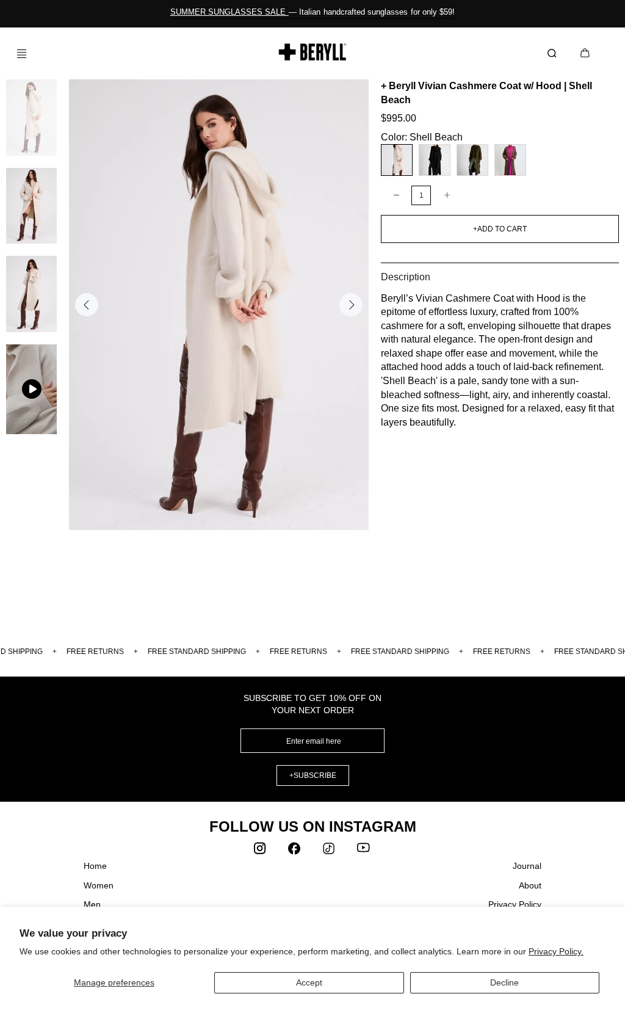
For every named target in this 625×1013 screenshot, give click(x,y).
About (530, 885)
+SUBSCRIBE (312, 775)
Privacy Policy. (556, 951)
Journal (527, 866)
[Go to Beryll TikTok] (329, 851)
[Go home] (312, 52)
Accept (309, 982)
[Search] (554, 54)
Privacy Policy (514, 904)
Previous (86, 304)
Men (92, 904)
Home (95, 866)
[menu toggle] (17, 53)
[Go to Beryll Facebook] (295, 851)
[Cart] (585, 54)
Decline (504, 982)
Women (99, 885)
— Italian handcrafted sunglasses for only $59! (312, 11)
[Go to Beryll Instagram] (261, 851)
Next (351, 304)
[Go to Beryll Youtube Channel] (363, 851)
